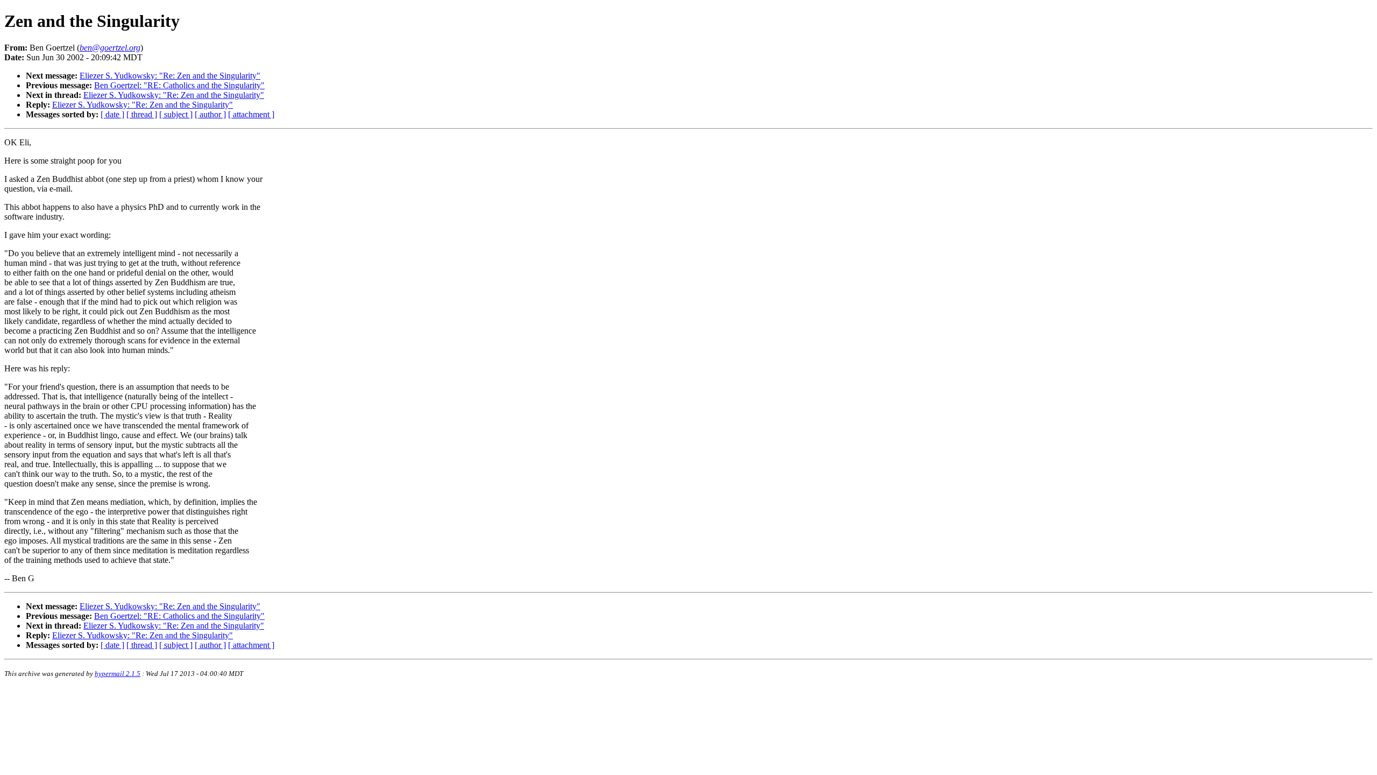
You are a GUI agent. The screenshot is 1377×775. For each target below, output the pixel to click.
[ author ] (210, 114)
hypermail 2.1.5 (117, 674)
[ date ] (112, 114)
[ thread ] (141, 114)
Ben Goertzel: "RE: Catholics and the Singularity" (179, 85)
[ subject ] (176, 114)
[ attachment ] (251, 114)
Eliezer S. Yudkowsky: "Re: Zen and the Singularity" (170, 75)
